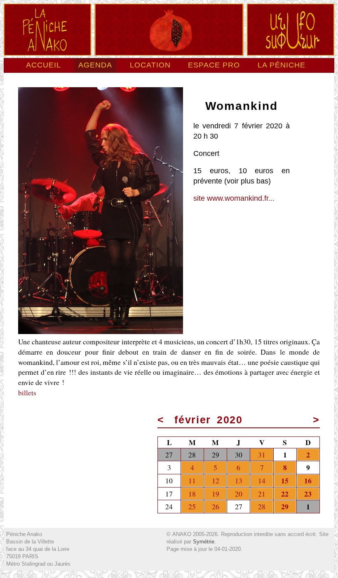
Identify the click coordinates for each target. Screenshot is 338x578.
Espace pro (214, 65)
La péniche (281, 65)
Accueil (43, 65)
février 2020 (208, 419)
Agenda (95, 65)
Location (150, 65)
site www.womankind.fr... (234, 198)
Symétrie (203, 542)
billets (27, 392)
